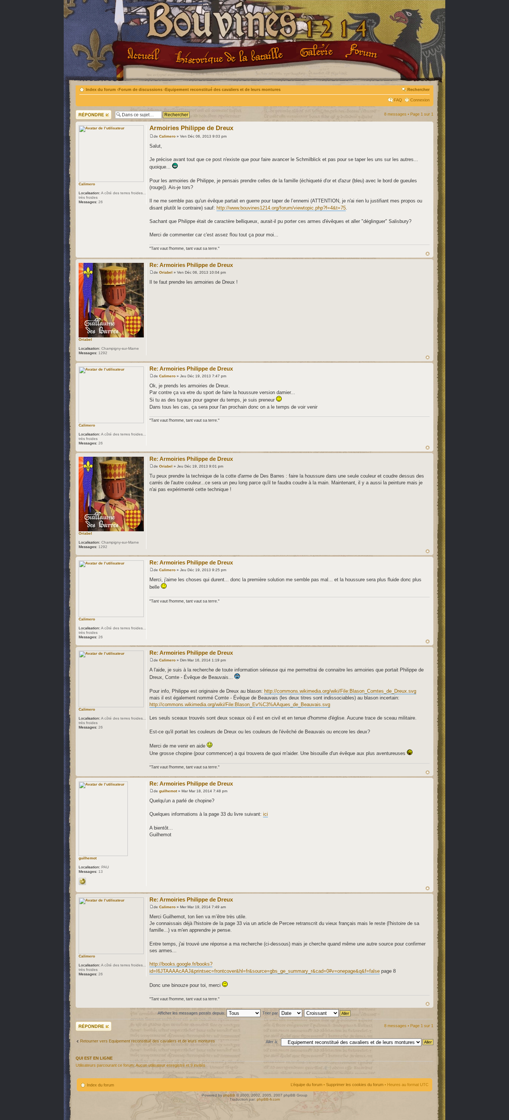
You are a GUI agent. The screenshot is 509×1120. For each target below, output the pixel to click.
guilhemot (88, 858)
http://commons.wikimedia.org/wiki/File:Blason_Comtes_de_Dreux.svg (340, 691)
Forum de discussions (140, 89)
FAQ (398, 100)
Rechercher (418, 89)
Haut (428, 254)
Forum (362, 51)
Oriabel (85, 339)
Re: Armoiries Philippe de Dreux (191, 265)
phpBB (229, 1095)
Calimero (87, 184)
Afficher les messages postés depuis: (192, 1013)
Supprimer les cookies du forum (354, 1084)
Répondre (85, 112)
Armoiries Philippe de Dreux (191, 128)
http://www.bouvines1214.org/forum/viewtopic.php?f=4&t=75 (281, 208)
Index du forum (101, 89)
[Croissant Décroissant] (327, 1013)
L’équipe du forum (306, 1084)
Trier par (270, 1013)
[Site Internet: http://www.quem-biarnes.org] (82, 881)
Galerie (317, 51)
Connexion (420, 100)
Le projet (230, 55)
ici (265, 814)
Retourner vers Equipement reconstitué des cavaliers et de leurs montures (147, 1041)
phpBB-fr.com (268, 1099)
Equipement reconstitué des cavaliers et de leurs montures (223, 89)
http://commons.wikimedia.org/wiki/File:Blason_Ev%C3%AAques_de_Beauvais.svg (239, 704)
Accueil (145, 55)
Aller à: (272, 1041)
